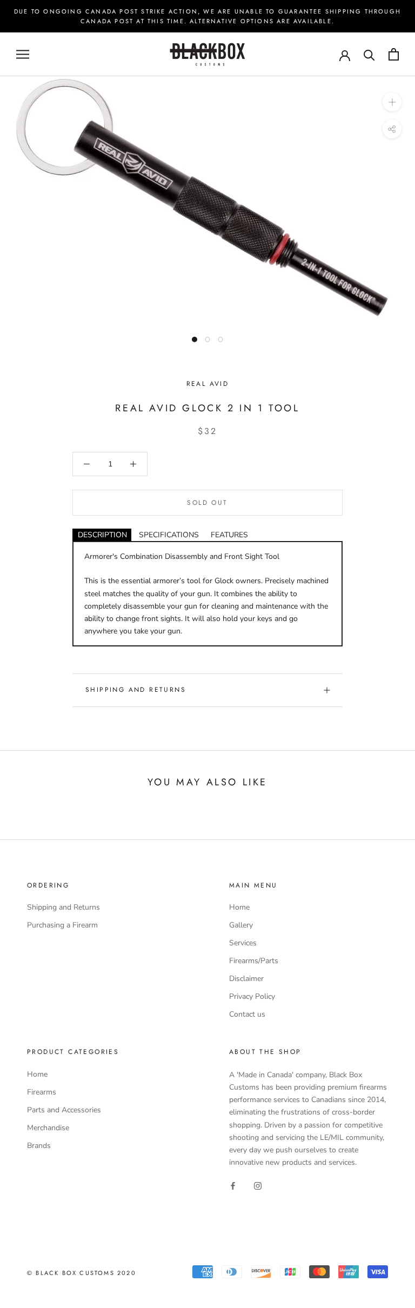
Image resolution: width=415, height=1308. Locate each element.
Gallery (241, 925)
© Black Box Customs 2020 (81, 1273)
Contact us (247, 1014)
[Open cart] (394, 54)
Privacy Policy (252, 996)
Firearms (41, 1092)
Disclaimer (246, 978)
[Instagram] (258, 1185)
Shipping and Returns (135, 690)
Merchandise (48, 1128)
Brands (39, 1145)
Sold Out (207, 503)
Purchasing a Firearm (62, 925)
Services (243, 943)
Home (239, 907)
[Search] (369, 54)
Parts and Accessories (64, 1110)
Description (102, 535)
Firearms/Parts (253, 961)
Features (229, 535)
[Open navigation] (22, 54)
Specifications (169, 535)
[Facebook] (233, 1185)
